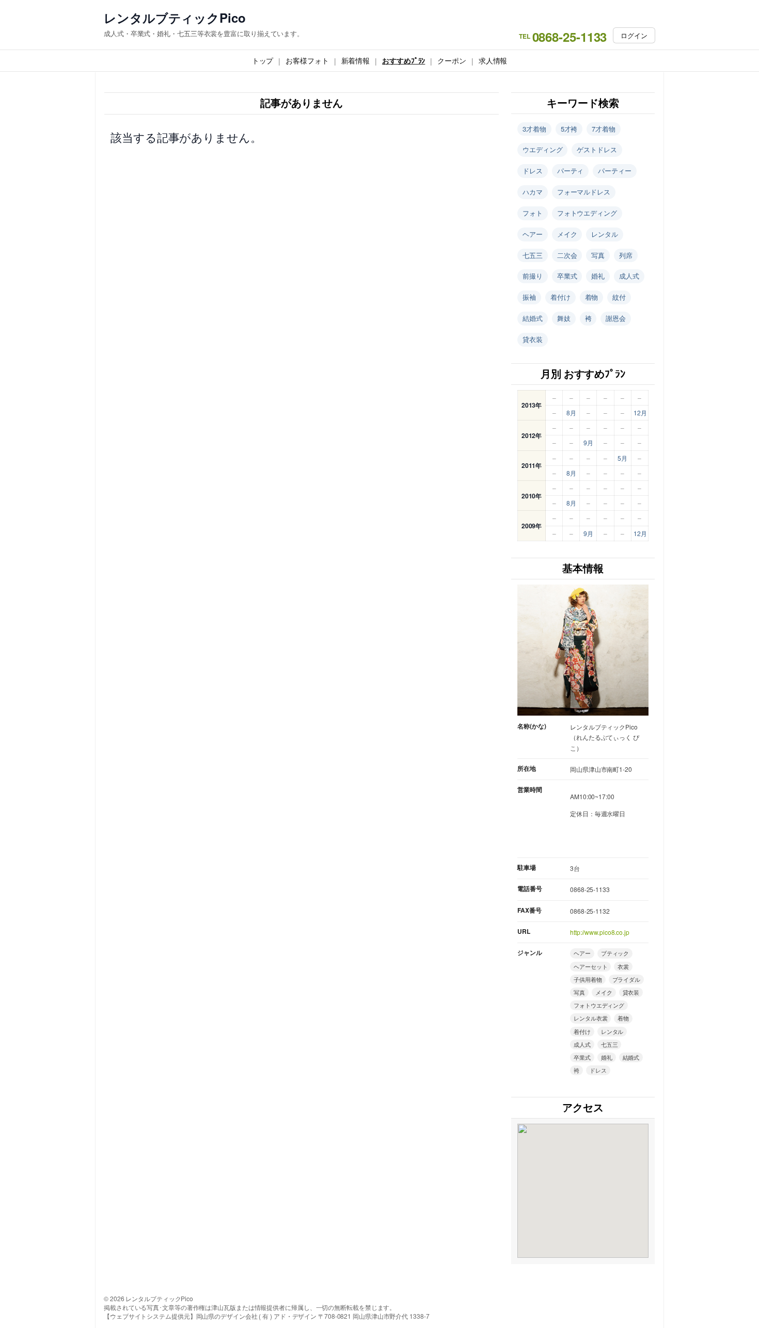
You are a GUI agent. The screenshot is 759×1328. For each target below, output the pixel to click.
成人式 (629, 276)
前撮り (533, 276)
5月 (622, 458)
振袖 (529, 297)
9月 (588, 442)
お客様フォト (307, 60)
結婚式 (533, 318)
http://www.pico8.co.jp (599, 932)
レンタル (604, 234)
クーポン (451, 60)
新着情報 (355, 60)
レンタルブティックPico (175, 17)
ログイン (634, 35)
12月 (640, 412)
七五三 (533, 255)
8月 (571, 412)
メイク (567, 234)
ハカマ (533, 192)
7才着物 (603, 129)
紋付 (619, 297)
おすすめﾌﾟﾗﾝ (403, 60)
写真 (598, 255)
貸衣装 (533, 339)
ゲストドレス (596, 149)
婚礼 (598, 276)
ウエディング (542, 149)
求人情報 (493, 60)
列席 (625, 255)
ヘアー (533, 234)
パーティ (570, 170)
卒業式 (567, 276)
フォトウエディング (587, 213)
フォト (533, 213)
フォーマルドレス (583, 192)
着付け (560, 297)
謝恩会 (616, 318)
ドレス (533, 170)
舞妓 (564, 318)
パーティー (614, 170)
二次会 (567, 255)
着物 (591, 297)
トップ (263, 60)
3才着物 (534, 129)
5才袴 (569, 129)
